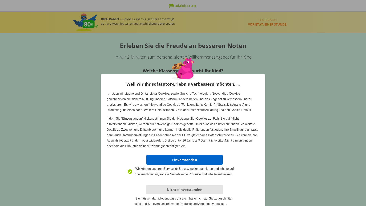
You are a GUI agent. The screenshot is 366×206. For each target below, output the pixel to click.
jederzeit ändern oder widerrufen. (141, 140)
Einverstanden (184, 160)
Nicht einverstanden (184, 189)
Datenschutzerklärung (203, 110)
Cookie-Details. (241, 110)
